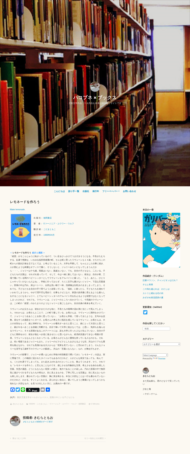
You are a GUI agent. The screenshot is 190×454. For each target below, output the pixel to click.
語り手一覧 (73, 191)
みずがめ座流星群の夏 (153, 297)
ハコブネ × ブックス (95, 97)
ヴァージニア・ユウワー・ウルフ (58, 223)
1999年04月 (49, 235)
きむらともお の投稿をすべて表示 (37, 422)
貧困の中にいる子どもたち (62, 397)
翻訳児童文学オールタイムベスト (32, 397)
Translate (161, 358)
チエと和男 (148, 284)
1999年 (32, 404)
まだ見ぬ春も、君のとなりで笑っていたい (161, 382)
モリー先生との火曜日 (94, 439)
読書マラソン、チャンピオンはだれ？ (160, 280)
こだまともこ (49, 229)
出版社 (86, 191)
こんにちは (59, 191)
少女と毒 (147, 389)
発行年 (95, 191)
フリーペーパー (110, 191)
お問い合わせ (129, 191)
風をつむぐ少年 (19, 439)
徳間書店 (47, 218)
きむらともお (18, 404)
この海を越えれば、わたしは (156, 288)
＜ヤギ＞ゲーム (150, 393)
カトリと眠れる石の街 (153, 293)
